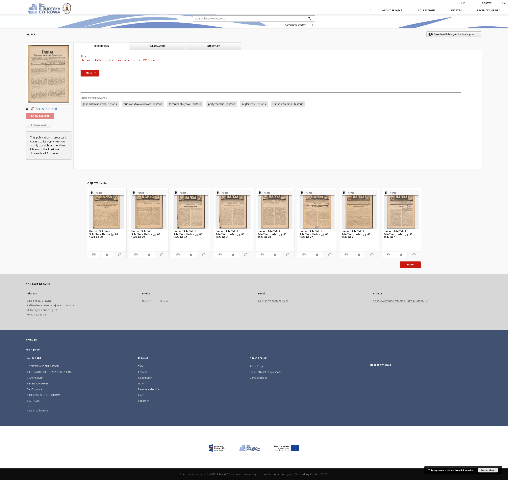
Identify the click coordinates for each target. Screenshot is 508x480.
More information (464, 470)
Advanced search (295, 24)
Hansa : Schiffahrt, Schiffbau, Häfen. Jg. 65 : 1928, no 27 (314, 233)
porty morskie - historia (221, 104)
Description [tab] (101, 46)
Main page (33, 349)
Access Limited (46, 109)
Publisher (143, 401)
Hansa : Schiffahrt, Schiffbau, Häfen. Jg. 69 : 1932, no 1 (399, 233)
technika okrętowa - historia (185, 104)
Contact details (258, 377)
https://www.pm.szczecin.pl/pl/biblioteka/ (398, 301)
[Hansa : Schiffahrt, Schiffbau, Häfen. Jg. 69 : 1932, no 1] (401, 209)
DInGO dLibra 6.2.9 (218, 474)
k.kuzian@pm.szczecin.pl (273, 301)
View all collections (37, 410)
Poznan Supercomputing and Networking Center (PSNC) (292, 474)
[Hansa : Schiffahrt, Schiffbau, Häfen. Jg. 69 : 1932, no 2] (359, 209)
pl (464, 3)
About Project (392, 10)
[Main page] (369, 8)
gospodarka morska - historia (100, 104)
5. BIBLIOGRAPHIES (37, 383)
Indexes (456, 10)
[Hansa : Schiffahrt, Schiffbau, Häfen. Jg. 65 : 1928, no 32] (191, 209)
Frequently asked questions (265, 372)
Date (141, 383)
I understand (488, 470)
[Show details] (119, 254)
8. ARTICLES (33, 401)
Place (141, 395)
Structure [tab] (213, 46)
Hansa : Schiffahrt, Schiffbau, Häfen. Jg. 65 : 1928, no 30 (104, 233)
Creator (142, 372)
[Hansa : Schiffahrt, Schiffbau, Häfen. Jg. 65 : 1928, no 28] (275, 209)
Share (504, 3)
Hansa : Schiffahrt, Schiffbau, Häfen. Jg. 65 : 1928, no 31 (230, 233)
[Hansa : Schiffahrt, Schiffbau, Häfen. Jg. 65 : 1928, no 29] (149, 209)
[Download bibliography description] (93, 254)
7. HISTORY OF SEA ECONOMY (44, 395)
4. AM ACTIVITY (35, 377)
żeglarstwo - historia (254, 104)
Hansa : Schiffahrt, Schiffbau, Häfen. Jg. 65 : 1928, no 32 (188, 233)
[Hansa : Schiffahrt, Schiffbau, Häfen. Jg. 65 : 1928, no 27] (317, 209)
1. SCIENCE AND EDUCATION (43, 366)
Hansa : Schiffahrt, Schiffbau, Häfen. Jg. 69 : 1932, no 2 (356, 233)
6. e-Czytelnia (34, 389)
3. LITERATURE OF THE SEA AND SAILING (49, 372)
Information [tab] (157, 46)
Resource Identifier (149, 389)
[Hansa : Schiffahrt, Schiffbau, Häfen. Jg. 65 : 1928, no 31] (233, 209)
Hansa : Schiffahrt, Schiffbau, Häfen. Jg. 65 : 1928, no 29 (146, 233)
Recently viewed (488, 10)
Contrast (487, 3)
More (410, 264)
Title (140, 366)
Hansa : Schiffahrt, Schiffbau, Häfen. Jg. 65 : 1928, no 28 (273, 233)
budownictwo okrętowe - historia (143, 104)
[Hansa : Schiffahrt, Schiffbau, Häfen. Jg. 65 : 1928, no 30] (106, 209)
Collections (427, 10)
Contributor (145, 377)
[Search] (309, 18)
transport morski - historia (288, 104)
